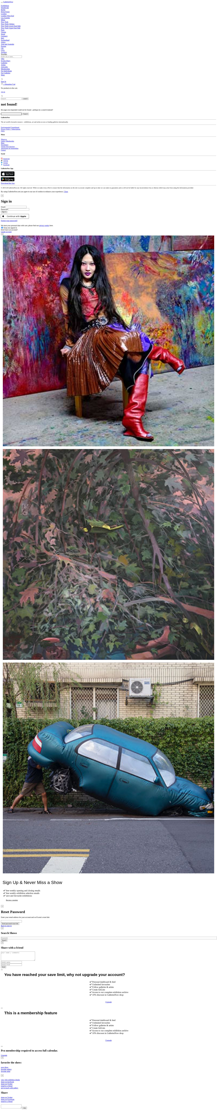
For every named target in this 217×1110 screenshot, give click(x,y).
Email (3, 207)
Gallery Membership (7, 141)
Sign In (3, 82)
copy (24, 1108)
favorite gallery (6, 1069)
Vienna (3, 32)
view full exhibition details (10, 1080)
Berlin (3, 10)
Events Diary (5, 61)
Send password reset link (10, 924)
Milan (3, 20)
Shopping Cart (10, 84)
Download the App (8, 183)
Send (3, 967)
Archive (4, 52)
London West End (7, 16)
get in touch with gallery (9, 1088)
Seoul (3, 34)
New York (4, 22)
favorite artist (5, 1071)
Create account (6, 232)
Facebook (6, 165)
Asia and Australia (7, 44)
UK (2, 48)
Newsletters (4, 145)
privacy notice (44, 225)
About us (4, 139)
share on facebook (7, 1082)
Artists (3, 65)
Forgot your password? (9, 221)
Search (4, 940)
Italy (2, 38)
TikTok (5, 161)
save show (4, 1067)
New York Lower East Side (11, 26)
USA (3, 50)
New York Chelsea (7, 24)
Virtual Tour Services (8, 146)
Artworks (4, 67)
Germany (4, 36)
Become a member (12, 900)
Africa (3, 42)
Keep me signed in (10, 228)
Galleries (4, 63)
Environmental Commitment (10, 127)
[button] (66, 192)
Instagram (6, 159)
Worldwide (5, 8)
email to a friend (6, 1086)
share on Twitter (6, 1084)
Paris (2, 30)
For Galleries (5, 73)
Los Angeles (5, 18)
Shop (3, 75)
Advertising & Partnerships (9, 148)
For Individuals (6, 71)
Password (4, 209)
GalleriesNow (8, 2)
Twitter (5, 163)
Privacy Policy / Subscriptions (10, 129)
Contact (3, 150)
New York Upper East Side (10, 28)
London (4, 14)
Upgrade (108, 1002)
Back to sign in (6, 926)
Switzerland (5, 40)
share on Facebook (7, 1099)
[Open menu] (2, 2)
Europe (3, 46)
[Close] (2, 969)
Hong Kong (5, 12)
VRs (2, 59)
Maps (2, 143)
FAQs (3, 131)
